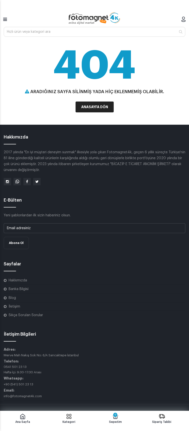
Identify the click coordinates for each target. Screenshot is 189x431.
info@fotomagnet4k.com (23, 396)
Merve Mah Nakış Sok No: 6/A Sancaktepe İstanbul (41, 355)
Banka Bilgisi (19, 289)
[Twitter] (37, 181)
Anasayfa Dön (94, 107)
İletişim (14, 306)
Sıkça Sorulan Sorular (26, 315)
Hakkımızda (18, 280)
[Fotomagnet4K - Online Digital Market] (94, 18)
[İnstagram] (7, 181)
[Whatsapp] (17, 181)
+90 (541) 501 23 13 (18, 384)
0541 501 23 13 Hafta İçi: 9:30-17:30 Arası (22, 369)
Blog (12, 298)
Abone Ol (16, 242)
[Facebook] (27, 181)
